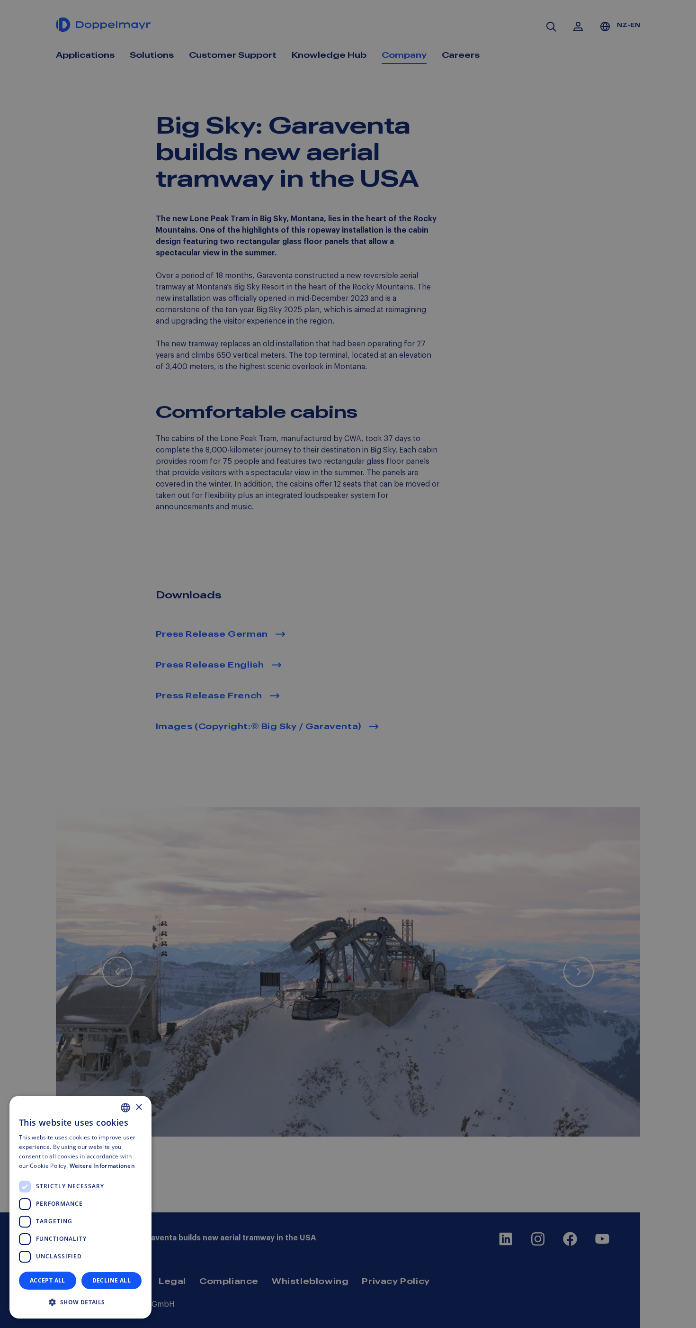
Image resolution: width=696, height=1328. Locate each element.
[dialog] (80, 1207)
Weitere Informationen (102, 1166)
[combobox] (125, 1107)
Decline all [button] (111, 1280)
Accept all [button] (47, 1280)
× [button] (138, 1107)
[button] (80, 1302)
